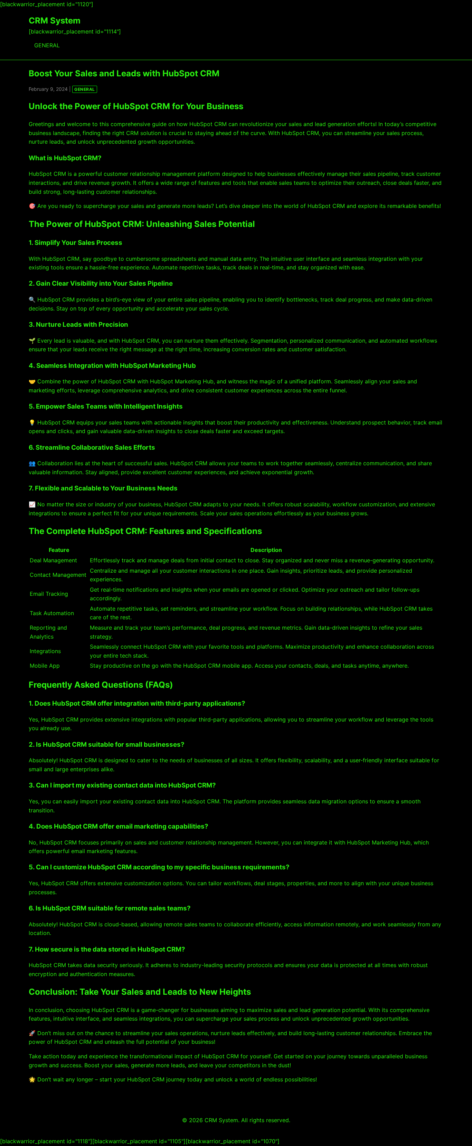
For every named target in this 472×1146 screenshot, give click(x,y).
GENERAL (47, 45)
